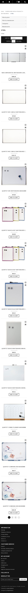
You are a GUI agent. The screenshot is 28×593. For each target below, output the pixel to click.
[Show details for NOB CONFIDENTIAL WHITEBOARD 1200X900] (14, 58)
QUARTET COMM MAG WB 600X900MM (14, 506)
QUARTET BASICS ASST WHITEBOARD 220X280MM (14, 230)
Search (3, 546)
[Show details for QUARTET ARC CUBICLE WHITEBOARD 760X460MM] (14, 136)
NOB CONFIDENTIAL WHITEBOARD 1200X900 (14, 72)
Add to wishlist (25, 49)
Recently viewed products (7, 548)
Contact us (3, 540)
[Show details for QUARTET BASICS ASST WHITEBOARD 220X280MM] (14, 215)
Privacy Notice (4, 534)
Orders (3, 560)
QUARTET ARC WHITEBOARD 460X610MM (14, 191)
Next (19, 517)
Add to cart (14, 79)
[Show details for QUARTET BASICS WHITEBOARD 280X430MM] (14, 333)
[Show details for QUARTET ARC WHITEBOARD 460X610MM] (14, 176)
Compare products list (6, 550)
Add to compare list (25, 46)
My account (4, 558)
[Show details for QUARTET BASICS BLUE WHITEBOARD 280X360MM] (14, 294)
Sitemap (3, 530)
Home (2, 11)
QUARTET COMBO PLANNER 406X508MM (14, 427)
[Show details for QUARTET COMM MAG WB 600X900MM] (14, 491)
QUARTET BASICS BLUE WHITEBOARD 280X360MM (14, 309)
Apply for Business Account (7, 569)
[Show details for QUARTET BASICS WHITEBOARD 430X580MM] (14, 373)
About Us (3, 538)
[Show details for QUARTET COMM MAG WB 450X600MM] (14, 452)
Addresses (3, 562)
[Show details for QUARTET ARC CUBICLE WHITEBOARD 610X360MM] (14, 97)
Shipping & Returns (6, 532)
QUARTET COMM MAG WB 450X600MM (14, 466)
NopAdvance (10, 590)
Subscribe (23, 579)
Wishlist (3, 567)
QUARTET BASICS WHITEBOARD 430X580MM (14, 388)
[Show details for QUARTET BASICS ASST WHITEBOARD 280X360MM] (14, 255)
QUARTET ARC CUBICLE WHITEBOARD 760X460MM (14, 151)
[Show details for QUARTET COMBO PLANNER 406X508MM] (14, 412)
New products (4, 553)
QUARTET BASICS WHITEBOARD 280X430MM (14, 348)
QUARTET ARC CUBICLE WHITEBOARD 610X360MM (14, 112)
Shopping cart (4, 565)
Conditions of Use (5, 536)
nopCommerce (10, 588)
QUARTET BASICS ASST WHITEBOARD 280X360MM (14, 269)
